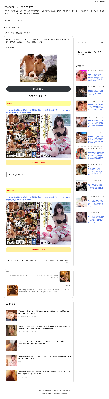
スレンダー (38, 260)
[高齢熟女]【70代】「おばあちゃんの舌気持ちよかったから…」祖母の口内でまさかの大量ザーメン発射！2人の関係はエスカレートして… (95, 108)
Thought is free (63, 393)
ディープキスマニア (16, 27)
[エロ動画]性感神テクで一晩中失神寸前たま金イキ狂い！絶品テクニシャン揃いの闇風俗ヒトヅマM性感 (95, 93)
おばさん (25, 260)
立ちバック (60, 260)
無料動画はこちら (38, 89)
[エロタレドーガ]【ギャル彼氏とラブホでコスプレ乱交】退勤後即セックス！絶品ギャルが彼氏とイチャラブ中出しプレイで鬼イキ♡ (95, 203)
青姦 (67, 262)
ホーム (7, 27)
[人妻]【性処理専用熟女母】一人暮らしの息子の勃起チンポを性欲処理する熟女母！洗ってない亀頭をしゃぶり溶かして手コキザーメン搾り (95, 77)
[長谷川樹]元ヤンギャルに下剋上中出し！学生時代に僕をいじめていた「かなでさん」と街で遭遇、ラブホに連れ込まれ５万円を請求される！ (95, 139)
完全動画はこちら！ (38, 162)
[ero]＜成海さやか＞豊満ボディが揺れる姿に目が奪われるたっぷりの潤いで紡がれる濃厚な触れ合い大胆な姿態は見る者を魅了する (96, 187)
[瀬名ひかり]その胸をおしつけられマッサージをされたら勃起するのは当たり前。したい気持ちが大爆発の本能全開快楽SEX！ (95, 124)
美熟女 (66, 260)
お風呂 (31, 260)
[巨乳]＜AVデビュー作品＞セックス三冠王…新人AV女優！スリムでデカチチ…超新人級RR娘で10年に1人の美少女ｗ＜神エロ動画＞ (96, 171)
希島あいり (53, 260)
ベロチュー (45, 260)
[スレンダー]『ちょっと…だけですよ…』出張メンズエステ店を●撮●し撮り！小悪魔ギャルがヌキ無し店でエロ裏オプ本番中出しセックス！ (96, 219)
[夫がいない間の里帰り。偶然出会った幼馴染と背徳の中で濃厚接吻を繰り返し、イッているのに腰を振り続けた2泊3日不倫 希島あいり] (38, 136)
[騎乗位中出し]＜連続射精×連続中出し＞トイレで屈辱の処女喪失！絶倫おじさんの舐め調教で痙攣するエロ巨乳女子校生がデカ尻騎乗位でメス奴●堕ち (96, 155)
